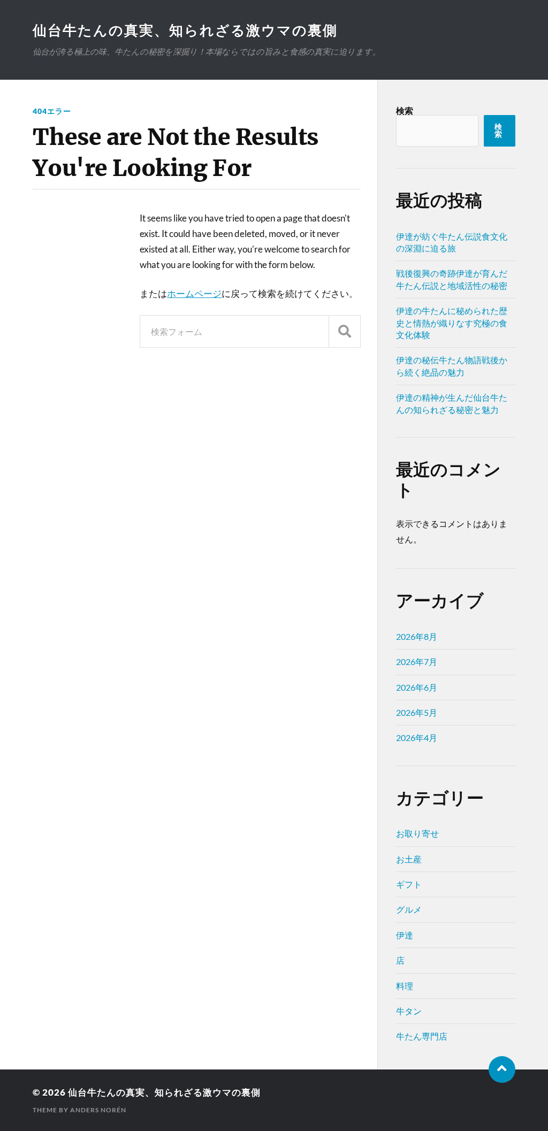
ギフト (409, 884)
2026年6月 (416, 687)
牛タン (409, 1011)
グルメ (409, 909)
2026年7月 (416, 661)
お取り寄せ (417, 833)
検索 (404, 110)
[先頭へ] (502, 1069)
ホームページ (194, 293)
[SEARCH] (345, 331)
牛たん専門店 (421, 1036)
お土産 (409, 859)
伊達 (404, 935)
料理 (404, 986)
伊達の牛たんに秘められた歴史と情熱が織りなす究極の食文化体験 (451, 322)
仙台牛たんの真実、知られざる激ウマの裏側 (185, 30)
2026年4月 (416, 737)
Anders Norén (98, 1110)
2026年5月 (416, 712)
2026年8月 (416, 636)
